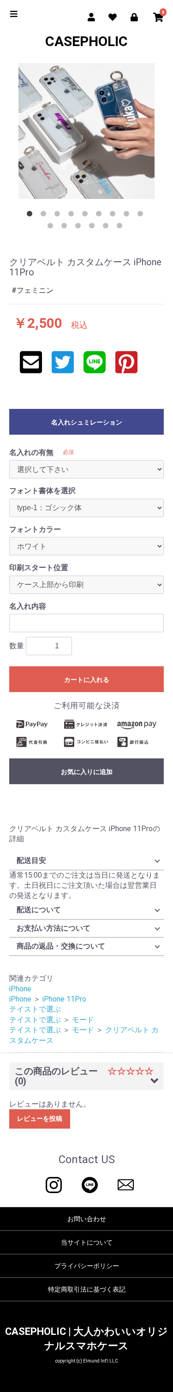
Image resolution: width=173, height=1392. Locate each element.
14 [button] (107, 227)
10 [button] (52, 227)
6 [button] (100, 215)
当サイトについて (87, 1242)
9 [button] (142, 215)
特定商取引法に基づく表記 (86, 1289)
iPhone (20, 988)
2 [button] (45, 215)
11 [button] (66, 227)
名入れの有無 (31, 452)
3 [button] (59, 215)
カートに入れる (86, 679)
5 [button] (86, 215)
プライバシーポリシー (86, 1266)
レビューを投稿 (39, 1118)
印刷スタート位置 (38, 567)
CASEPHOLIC (86, 41)
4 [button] (73, 215)
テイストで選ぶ (35, 1009)
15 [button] (121, 227)
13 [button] (93, 227)
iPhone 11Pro (64, 999)
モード (83, 1019)
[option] (86, 131)
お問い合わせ (86, 1219)
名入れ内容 (27, 606)
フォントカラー (35, 529)
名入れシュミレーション (86, 422)
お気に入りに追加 (87, 771)
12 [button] (79, 227)
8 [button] (128, 215)
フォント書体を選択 (42, 490)
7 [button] (114, 215)
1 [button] (31, 215)
